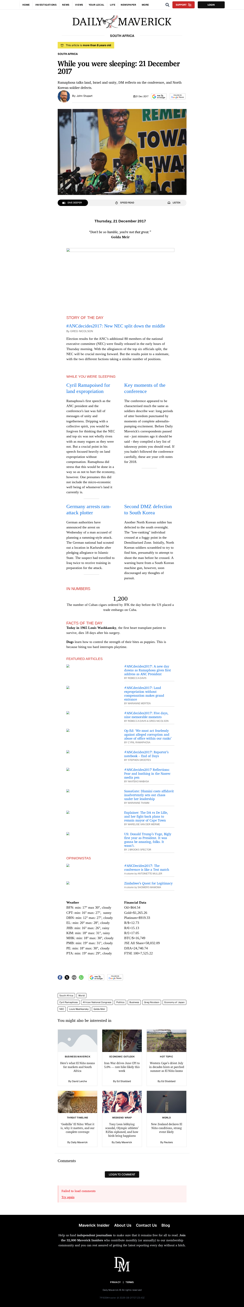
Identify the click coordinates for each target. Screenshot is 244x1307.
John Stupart (84, 96)
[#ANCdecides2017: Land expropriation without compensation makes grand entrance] (91, 687)
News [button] (65, 4)
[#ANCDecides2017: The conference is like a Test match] (91, 865)
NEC (61, 1009)
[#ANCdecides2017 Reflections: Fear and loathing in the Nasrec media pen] (91, 769)
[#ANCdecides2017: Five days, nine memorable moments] (91, 712)
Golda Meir (99, 1009)
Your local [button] (96, 4)
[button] (159, 96)
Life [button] (112, 4)
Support (181, 4)
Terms (130, 1282)
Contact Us (146, 1225)
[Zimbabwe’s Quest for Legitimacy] (91, 882)
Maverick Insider (94, 1225)
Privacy (115, 1282)
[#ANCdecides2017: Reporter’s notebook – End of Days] (91, 751)
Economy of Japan (174, 1002)
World (81, 995)
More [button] (145, 4)
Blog (165, 1225)
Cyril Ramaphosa (68, 1002)
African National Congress (97, 1002)
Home (26, 4)
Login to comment (122, 1174)
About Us (122, 1225)
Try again (68, 1197)
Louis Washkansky (79, 1009)
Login (211, 4)
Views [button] (79, 4)
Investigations (46, 4)
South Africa (66, 995)
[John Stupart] (64, 96)
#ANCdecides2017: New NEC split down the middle (115, 325)
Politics (120, 1002)
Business (134, 1002)
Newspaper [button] (128, 4)
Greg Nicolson (151, 1002)
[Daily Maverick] (122, 21)
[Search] (167, 5)
